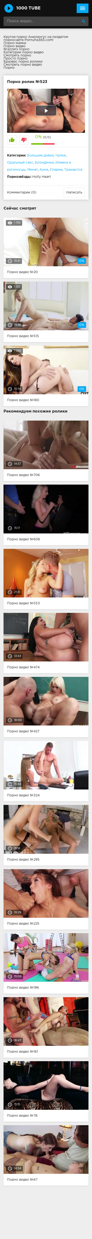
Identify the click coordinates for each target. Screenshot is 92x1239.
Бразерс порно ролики (23, 61)
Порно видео (14, 46)
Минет (32, 169)
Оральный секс (20, 162)
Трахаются (73, 169)
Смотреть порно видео (23, 64)
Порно (9, 67)
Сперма (56, 169)
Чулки (60, 155)
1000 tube (28, 8)
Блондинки (44, 162)
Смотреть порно (17, 55)
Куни (44, 169)
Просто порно (16, 58)
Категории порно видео (24, 52)
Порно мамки (15, 43)
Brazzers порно (16, 49)
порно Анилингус (31, 37)
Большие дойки (40, 155)
